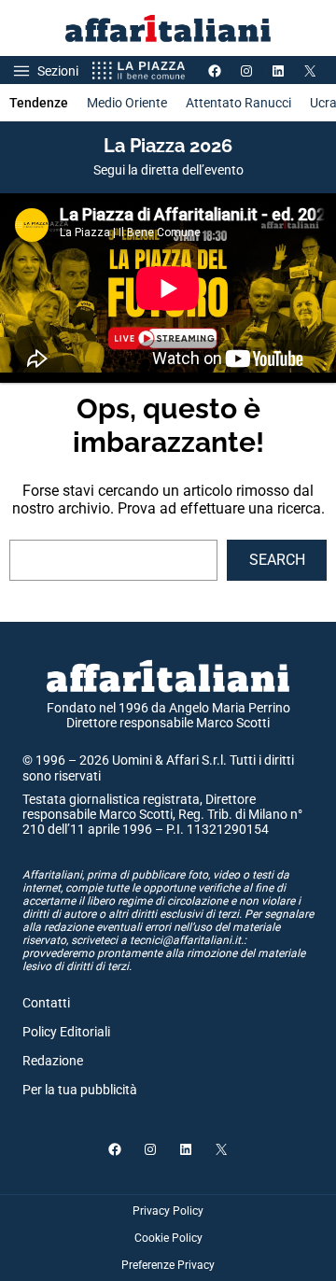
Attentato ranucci (238, 102)
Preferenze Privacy (168, 1265)
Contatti (46, 1002)
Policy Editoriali (66, 1031)
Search (277, 560)
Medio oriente (127, 102)
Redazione (52, 1060)
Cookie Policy (168, 1238)
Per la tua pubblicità (79, 1089)
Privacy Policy (168, 1211)
